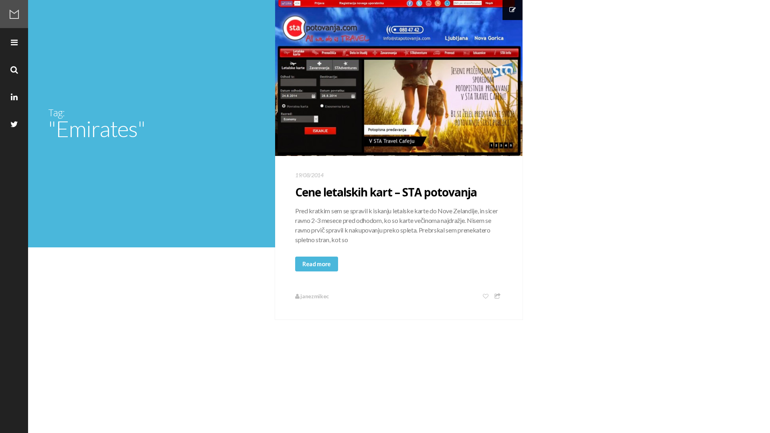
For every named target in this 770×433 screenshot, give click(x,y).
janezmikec (314, 296)
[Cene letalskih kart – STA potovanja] (399, 78)
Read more (316, 263)
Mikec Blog (14, 14)
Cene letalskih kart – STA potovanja (386, 192)
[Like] (486, 296)
